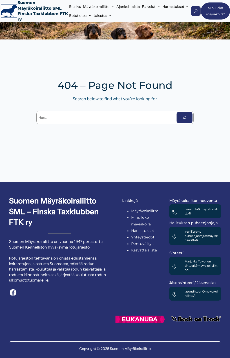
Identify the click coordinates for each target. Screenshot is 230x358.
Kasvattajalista (144, 250)
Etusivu (75, 6)
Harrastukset (173, 6)
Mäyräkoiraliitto (96, 6)
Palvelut (148, 6)
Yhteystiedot (143, 237)
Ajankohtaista (128, 6)
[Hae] (184, 117)
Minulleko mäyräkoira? (215, 11)
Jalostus (100, 15)
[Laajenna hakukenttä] (196, 11)
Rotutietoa (78, 15)
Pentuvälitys (142, 244)
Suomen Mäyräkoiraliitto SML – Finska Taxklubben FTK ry (54, 211)
